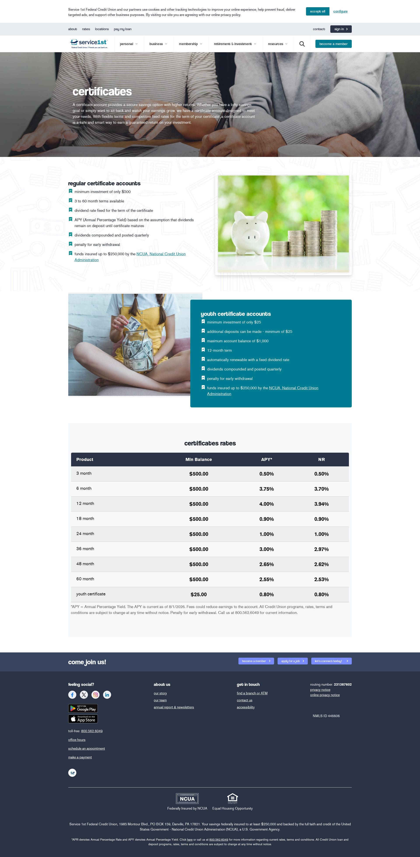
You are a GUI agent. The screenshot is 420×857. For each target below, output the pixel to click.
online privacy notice (325, 695)
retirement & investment (233, 44)
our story (160, 693)
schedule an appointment (86, 748)
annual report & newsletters (174, 707)
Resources (276, 44)
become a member (334, 44)
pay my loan (122, 29)
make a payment (80, 757)
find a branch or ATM (252, 693)
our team (160, 700)
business (157, 44)
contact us (244, 700)
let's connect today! (329, 661)
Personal (127, 44)
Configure (340, 11)
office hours (77, 740)
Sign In (339, 29)
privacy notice (320, 690)
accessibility (246, 707)
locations (102, 29)
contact (319, 29)
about (72, 29)
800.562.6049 (92, 731)
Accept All (317, 11)
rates (86, 29)
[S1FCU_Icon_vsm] (72, 773)
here (189, 839)
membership (189, 44)
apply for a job (290, 661)
